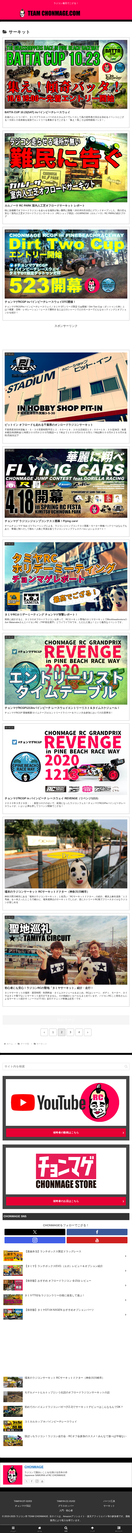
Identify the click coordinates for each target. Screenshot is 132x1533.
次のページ (66, 1020)
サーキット (109, 1506)
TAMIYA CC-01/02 (66, 1501)
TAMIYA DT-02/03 (23, 1501)
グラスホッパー (66, 1506)
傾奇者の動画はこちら (66, 1132)
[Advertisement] (66, 335)
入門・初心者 (66, 1510)
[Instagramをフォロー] (35, 1240)
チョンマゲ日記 (23, 1506)
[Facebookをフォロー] (97, 1232)
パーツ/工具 (109, 1501)
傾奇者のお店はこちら (66, 1201)
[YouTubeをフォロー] (97, 1240)
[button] (126, 1066)
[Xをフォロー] (35, 1232)
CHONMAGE (33, 1467)
